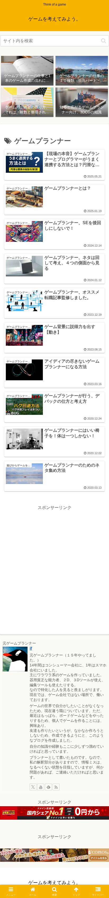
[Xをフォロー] (33, 787)
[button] (103, 41)
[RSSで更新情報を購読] (56, 787)
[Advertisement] (54, 566)
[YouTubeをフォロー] (40, 787)
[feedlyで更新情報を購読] (48, 787)
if (31, 648)
